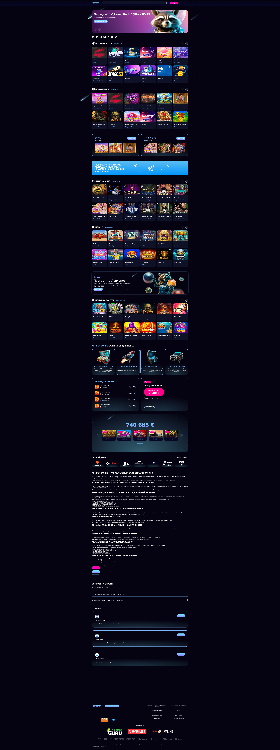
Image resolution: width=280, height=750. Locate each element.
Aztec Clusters (105, 385)
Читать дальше (149, 406)
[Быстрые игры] (93, 37)
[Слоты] (97, 37)
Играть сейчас (131, 138)
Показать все (140, 445)
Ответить (181, 615)
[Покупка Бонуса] (112, 37)
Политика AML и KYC (157, 713)
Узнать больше (98, 289)
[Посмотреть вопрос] (187, 587)
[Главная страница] (96, 3)
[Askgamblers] (137, 731)
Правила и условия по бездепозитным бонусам (156, 706)
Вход (184, 3)
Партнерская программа (112, 706)
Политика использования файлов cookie (178, 709)
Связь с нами (157, 721)
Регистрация (174, 3)
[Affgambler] (162, 731)
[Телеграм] (113, 720)
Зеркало (96, 575)
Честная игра (178, 715)
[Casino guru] (114, 731)
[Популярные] (104, 37)
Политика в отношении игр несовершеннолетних (156, 709)
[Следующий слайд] (99, 29)
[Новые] (108, 37)
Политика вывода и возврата (178, 705)
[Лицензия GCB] (104, 720)
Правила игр (157, 718)
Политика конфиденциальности (178, 713)
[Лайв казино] (100, 37)
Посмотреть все (117, 43)
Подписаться (180, 168)
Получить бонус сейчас (101, 21)
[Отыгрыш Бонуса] (116, 37)
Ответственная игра (157, 715)
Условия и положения (178, 718)
